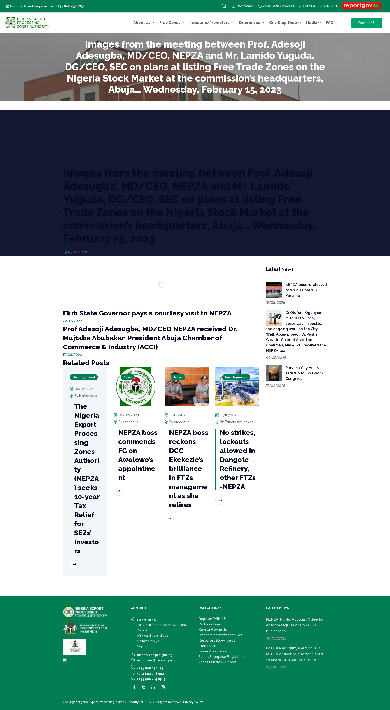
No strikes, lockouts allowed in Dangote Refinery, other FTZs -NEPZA (238, 460)
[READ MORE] (74, 564)
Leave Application (212, 651)
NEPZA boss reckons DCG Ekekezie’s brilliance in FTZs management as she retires (188, 469)
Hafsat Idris (88, 395)
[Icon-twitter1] (143, 687)
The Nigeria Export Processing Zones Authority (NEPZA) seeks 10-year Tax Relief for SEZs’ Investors (87, 478)
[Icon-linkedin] (153, 687)
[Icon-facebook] (134, 687)
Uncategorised (84, 377)
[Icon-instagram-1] (162, 687)
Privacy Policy (193, 702)
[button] (224, 6)
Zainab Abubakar (239, 422)
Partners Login (210, 624)
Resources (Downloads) (217, 640)
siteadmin (131, 422)
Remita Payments (212, 629)
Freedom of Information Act (220, 635)
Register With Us (212, 618)
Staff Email (207, 645)
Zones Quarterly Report (217, 662)
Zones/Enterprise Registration (222, 656)
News (127, 377)
